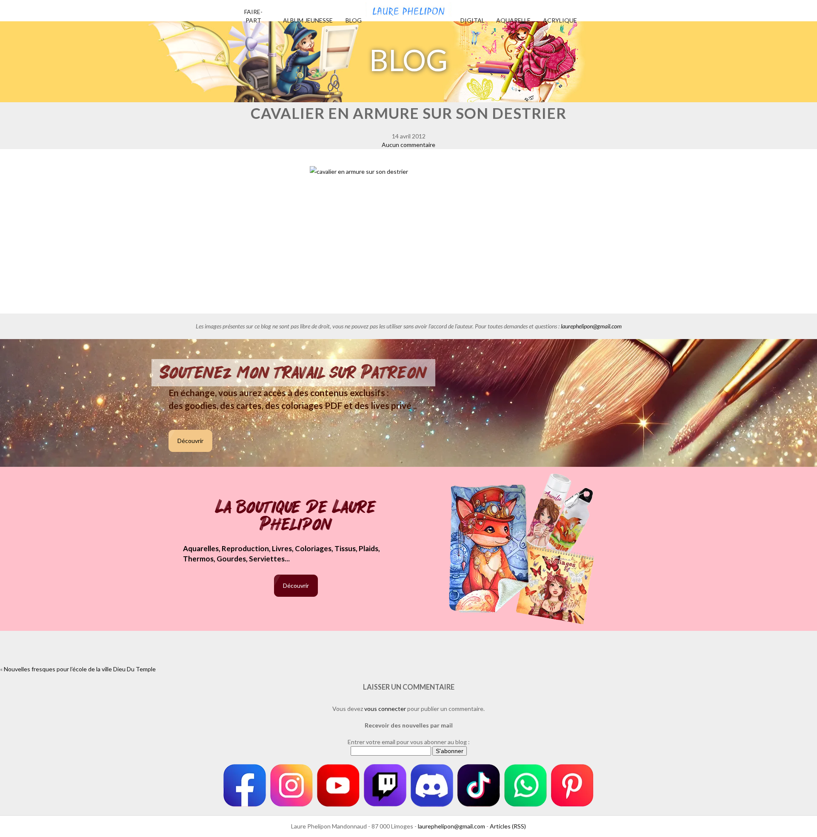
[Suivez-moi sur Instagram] (291, 785)
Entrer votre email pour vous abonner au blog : (409, 741)
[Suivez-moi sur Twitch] (385, 785)
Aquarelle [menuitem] (513, 20)
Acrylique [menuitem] (560, 20)
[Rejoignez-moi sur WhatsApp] (525, 785)
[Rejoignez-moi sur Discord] (432, 785)
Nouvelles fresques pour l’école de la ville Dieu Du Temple (80, 669)
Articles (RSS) (508, 826)
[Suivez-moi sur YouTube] (338, 785)
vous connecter (385, 708)
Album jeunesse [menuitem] (308, 20)
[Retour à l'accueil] (408, 8)
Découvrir (190, 440)
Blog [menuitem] (354, 20)
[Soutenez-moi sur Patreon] (572, 785)
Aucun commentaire (408, 144)
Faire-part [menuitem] (253, 16)
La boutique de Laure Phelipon (296, 516)
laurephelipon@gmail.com (591, 326)
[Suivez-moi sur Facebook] (244, 785)
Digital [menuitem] (472, 20)
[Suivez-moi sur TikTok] (478, 785)
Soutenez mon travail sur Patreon (293, 373)
